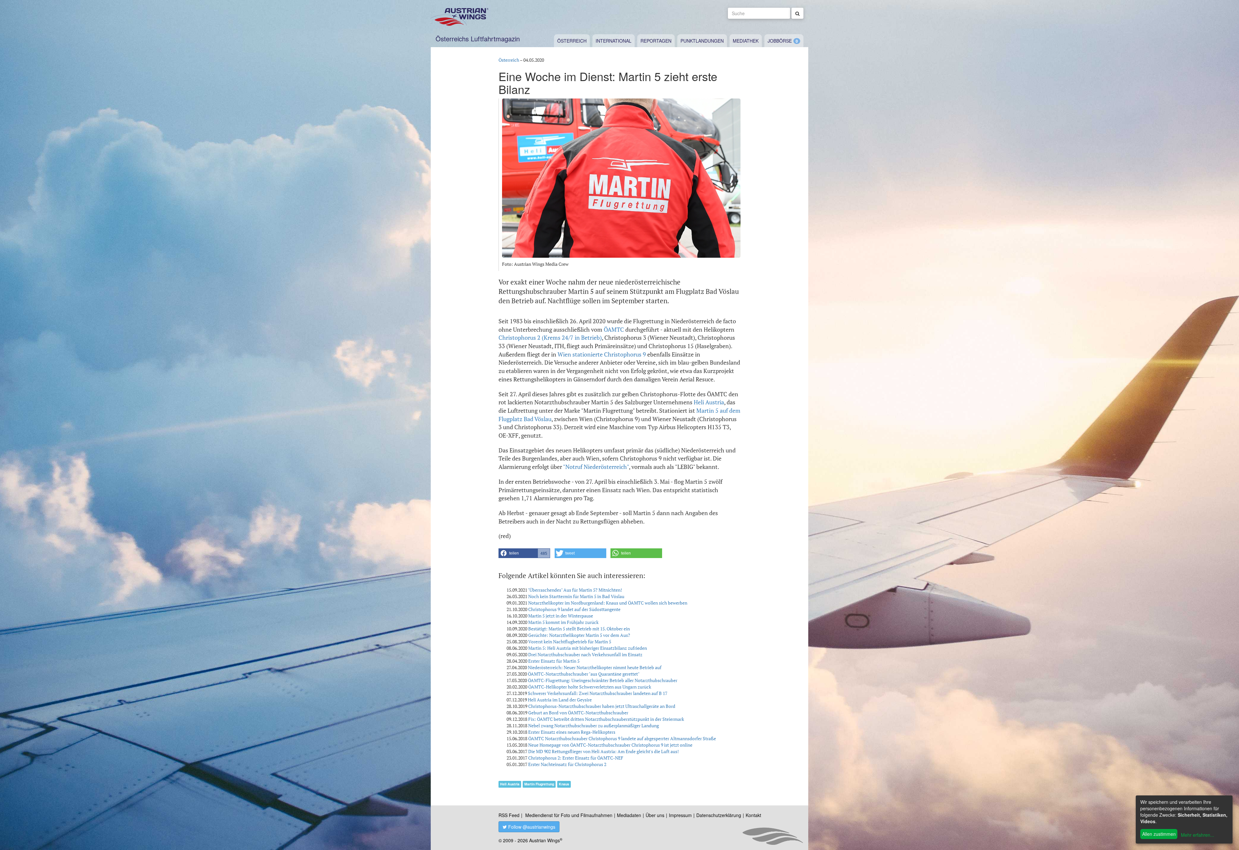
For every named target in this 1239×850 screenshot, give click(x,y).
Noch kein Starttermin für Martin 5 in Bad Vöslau (576, 596)
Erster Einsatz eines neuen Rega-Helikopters (571, 732)
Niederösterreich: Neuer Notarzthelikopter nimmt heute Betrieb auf (594, 667)
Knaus (564, 784)
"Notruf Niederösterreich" (596, 467)
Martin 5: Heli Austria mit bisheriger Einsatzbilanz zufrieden (587, 648)
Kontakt (753, 815)
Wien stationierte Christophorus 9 (602, 354)
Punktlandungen (702, 40)
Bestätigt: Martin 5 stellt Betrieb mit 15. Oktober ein (579, 629)
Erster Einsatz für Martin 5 (553, 661)
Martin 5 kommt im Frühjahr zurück (563, 622)
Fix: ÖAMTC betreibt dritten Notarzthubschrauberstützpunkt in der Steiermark (606, 719)
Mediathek (746, 40)
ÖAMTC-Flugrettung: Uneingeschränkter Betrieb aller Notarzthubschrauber (602, 680)
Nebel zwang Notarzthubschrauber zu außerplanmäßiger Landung (593, 725)
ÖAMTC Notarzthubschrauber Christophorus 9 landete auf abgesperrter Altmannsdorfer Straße (622, 738)
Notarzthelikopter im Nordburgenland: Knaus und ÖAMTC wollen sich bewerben (607, 603)
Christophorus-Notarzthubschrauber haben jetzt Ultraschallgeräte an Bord (601, 706)
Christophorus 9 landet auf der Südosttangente (574, 609)
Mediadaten (629, 815)
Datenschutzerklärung (718, 815)
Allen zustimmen (1159, 834)
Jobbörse (780, 40)
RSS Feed (509, 815)
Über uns (655, 815)
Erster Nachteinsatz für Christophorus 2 (567, 764)
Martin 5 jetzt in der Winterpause (560, 616)
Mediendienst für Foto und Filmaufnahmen (568, 815)
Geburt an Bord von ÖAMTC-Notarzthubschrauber (578, 713)
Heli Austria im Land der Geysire (560, 700)
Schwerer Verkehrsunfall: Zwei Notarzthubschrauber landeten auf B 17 (597, 693)
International (613, 40)
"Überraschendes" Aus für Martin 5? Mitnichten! (575, 590)
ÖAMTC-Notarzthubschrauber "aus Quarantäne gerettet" (584, 674)
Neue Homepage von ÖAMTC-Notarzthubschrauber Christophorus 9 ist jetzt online (610, 745)
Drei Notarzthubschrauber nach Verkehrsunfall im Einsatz (585, 654)
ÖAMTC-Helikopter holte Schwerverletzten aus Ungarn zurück (589, 687)
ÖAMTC (614, 329)
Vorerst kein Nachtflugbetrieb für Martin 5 (569, 641)
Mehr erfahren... (1197, 835)
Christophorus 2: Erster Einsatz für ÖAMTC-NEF (575, 758)
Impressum (680, 815)
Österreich (572, 40)
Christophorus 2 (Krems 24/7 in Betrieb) (550, 337)
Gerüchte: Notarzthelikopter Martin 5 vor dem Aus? (579, 635)
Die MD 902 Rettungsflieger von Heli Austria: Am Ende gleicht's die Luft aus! (603, 751)
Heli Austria (709, 402)
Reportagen (655, 40)
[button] (524, 553)
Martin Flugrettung (539, 784)
